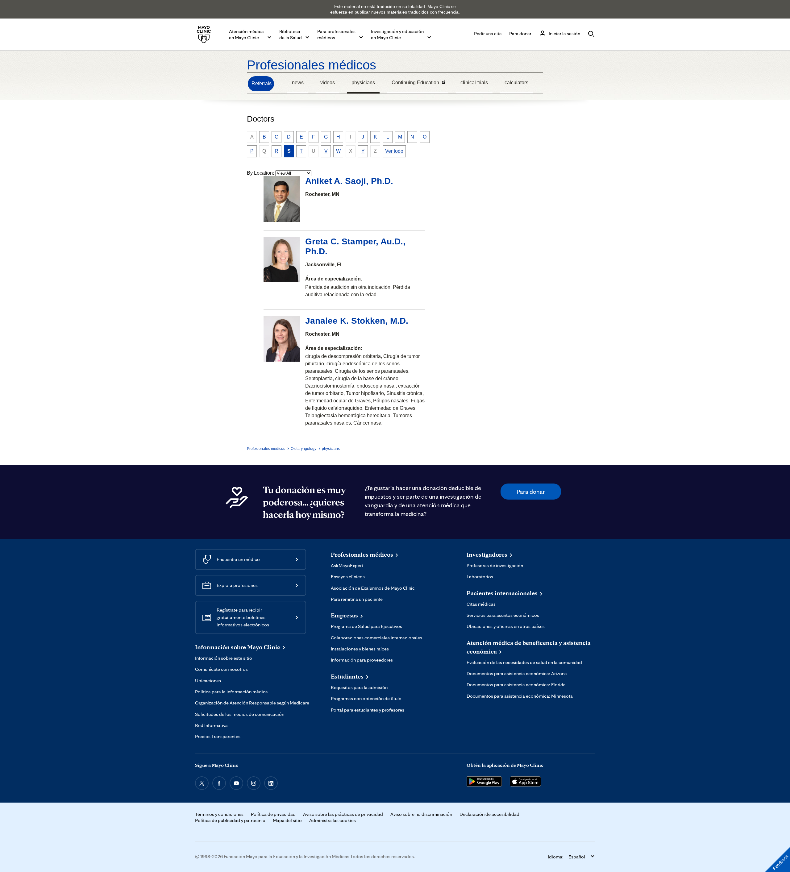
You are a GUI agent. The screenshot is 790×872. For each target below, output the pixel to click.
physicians (363, 82)
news (298, 82)
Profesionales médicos (311, 65)
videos (327, 82)
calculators (516, 82)
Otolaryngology (303, 448)
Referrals (262, 83)
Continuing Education (413, 83)
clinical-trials (474, 82)
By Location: (260, 173)
